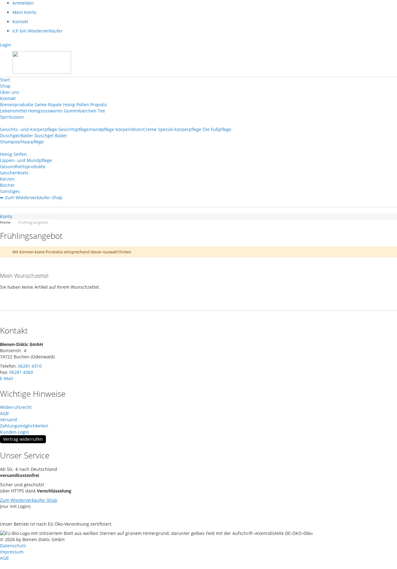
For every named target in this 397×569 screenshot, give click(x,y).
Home (5, 222)
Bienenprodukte (16, 104)
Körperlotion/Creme (136, 129)
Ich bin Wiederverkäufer (37, 31)
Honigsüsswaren (45, 111)
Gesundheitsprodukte (22, 166)
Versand (8, 419)
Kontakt (20, 21)
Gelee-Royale (48, 104)
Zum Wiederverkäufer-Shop (28, 500)
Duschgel (44, 135)
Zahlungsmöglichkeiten (24, 426)
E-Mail (6, 378)
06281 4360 (21, 372)
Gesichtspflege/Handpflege (86, 129)
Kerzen (7, 179)
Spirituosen (12, 117)
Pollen (82, 104)
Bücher (7, 185)
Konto (6, 216)
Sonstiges (10, 191)
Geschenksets (14, 173)
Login (5, 45)
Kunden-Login (14, 432)
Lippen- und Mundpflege (26, 160)
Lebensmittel (13, 111)
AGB (4, 413)
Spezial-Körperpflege (179, 129)
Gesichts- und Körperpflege (28, 129)
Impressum (12, 552)
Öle (206, 129)
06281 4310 (30, 366)
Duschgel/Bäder (16, 135)
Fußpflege (221, 129)
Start (5, 80)
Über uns (9, 92)
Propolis (98, 104)
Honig (69, 104)
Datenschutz (13, 546)
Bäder (61, 135)
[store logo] (41, 62)
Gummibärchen (80, 111)
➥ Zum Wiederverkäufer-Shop (31, 197)
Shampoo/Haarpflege (22, 142)
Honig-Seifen (13, 154)
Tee (101, 111)
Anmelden (23, 3)
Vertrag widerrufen (23, 439)
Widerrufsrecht (16, 407)
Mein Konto (24, 12)
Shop (5, 86)
